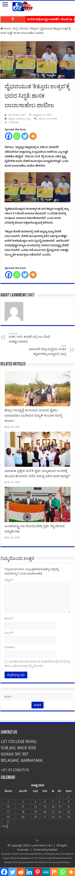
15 (59, 806)
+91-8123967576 (15, 770)
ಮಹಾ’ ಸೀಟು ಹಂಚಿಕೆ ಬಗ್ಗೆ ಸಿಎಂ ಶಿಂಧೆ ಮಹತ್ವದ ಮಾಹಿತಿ (29, 337)
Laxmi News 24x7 (42, 845)
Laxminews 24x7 (17, 115)
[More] (33, 136)
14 (52, 806)
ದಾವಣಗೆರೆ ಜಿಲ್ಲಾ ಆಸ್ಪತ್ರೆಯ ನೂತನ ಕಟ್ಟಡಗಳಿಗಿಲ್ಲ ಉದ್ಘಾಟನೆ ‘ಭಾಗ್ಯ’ (47, 350)
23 (68, 811)
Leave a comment (47, 118)
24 (8, 816)
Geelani (53, 849)
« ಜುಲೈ (4, 826)
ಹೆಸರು (9, 618)
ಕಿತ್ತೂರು (34, 28)
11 (22, 806)
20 (44, 811)
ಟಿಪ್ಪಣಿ (9, 580)
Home (7, 28)
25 (22, 816)
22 (59, 811)
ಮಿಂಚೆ (9, 632)
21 (52, 811)
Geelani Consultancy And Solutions (27, 854)
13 (44, 806)
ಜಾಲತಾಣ (10, 647)
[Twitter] (25, 136)
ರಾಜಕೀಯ (20, 118)
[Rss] (37, 840)
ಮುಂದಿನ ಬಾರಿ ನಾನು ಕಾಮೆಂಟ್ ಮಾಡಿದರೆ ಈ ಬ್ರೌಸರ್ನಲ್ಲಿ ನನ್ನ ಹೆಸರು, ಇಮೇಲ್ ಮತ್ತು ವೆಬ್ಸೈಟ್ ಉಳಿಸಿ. (37, 663)
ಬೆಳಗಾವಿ (23, 28)
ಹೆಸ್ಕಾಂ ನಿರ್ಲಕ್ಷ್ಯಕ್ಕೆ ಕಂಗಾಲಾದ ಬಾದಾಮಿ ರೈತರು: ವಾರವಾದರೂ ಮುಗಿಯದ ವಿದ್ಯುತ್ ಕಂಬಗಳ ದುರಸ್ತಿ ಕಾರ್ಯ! (33, 415)
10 (8, 806)
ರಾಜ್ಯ (28, 118)
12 (35, 806)
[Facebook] (8, 136)
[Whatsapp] (16, 136)
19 (35, 811)
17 (8, 811)
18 (22, 811)
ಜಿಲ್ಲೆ (15, 28)
